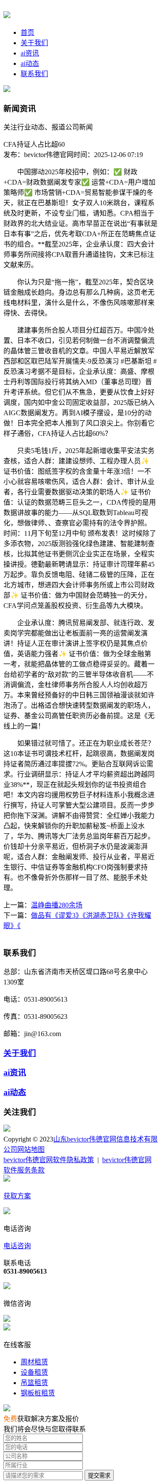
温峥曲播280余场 (56, 905)
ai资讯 (30, 53)
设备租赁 (34, 1372)
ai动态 (30, 63)
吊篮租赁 (34, 1382)
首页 (27, 32)
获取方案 (17, 1196)
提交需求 (99, 1475)
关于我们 (34, 42)
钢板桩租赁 (38, 1393)
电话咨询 (17, 1246)
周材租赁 (34, 1362)
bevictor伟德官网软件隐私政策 (48, 1159)
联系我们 (34, 73)
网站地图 (31, 1149)
